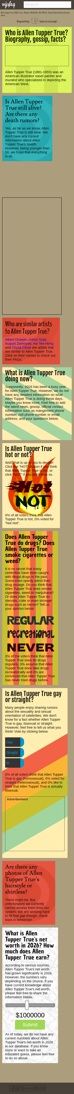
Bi (7, 763)
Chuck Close (21, 347)
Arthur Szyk (37, 339)
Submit (30, 1024)
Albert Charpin (16, 339)
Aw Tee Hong (43, 343)
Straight (12, 752)
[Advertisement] (31, 255)
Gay (9, 742)
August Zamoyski (18, 343)
